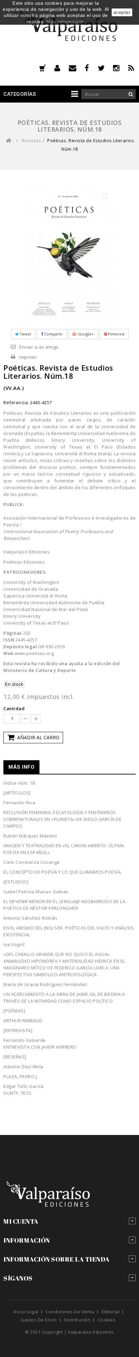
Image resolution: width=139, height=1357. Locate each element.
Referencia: (16, 402)
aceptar (122, 12)
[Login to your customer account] (61, 68)
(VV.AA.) (13, 388)
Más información (65, 21)
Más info (21, 767)
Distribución (77, 1320)
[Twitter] (105, 68)
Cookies (107, 1320)
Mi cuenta (20, 1221)
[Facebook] (91, 68)
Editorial (111, 1312)
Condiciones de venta (70, 1312)
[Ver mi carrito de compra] (42, 68)
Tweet (25, 333)
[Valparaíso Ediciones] (69, 29)
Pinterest (115, 333)
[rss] (132, 68)
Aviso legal (25, 1312)
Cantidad (14, 708)
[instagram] (120, 68)
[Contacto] (77, 68)
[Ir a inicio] (8, 140)
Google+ (85, 333)
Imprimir (28, 357)
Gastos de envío (39, 1320)
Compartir (53, 333)
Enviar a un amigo (39, 347)
